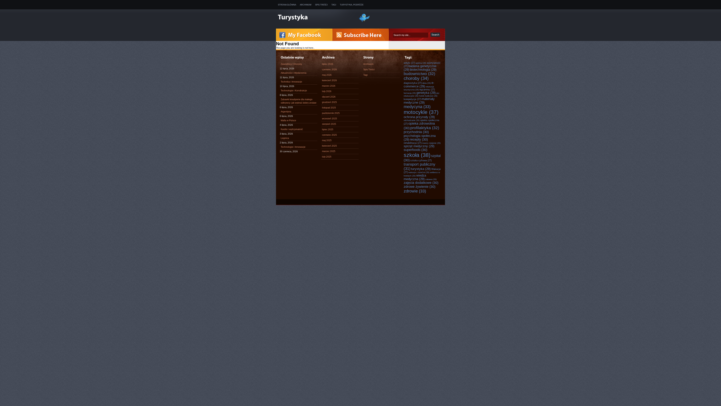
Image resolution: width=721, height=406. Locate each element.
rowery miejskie (431, 143)
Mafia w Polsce (288, 120)
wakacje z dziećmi (418, 172)
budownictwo (419, 73)
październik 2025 (331, 113)
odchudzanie (412, 120)
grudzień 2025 (329, 102)
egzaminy (427, 89)
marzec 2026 (328, 86)
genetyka (426, 92)
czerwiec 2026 (329, 69)
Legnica (285, 138)
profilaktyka (424, 128)
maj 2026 (327, 75)
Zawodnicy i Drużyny (291, 64)
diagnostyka (413, 83)
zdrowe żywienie (419, 187)
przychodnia (416, 132)
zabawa (431, 179)
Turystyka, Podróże (352, 5)
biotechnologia (423, 69)
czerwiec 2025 (329, 135)
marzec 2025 (328, 151)
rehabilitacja (413, 143)
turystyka (421, 168)
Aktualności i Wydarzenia (293, 73)
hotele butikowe (428, 96)
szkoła (417, 155)
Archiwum (305, 5)
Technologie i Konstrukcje (294, 90)
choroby (416, 78)
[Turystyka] (315, 17)
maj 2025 (327, 140)
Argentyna (286, 111)
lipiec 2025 (327, 129)
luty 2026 (326, 91)
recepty (419, 139)
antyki (409, 62)
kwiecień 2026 (329, 80)
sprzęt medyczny (419, 146)
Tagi (333, 5)
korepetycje (412, 99)
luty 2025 (326, 156)
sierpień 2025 (329, 124)
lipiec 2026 (327, 64)
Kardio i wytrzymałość (292, 129)
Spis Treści (321, 5)
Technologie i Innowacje (293, 147)
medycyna (417, 106)
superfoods (415, 150)
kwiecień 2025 (329, 146)
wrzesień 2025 (329, 118)
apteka (421, 63)
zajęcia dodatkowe (421, 183)
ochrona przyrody (419, 117)
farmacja (410, 93)
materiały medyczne (419, 100)
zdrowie (415, 191)
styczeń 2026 (329, 96)
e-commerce (419, 84)
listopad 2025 (329, 107)
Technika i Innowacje (291, 81)
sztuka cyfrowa (421, 160)
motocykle (421, 112)
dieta (426, 83)
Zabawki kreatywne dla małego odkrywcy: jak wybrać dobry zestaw (298, 101)
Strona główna (287, 5)
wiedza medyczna (415, 177)
